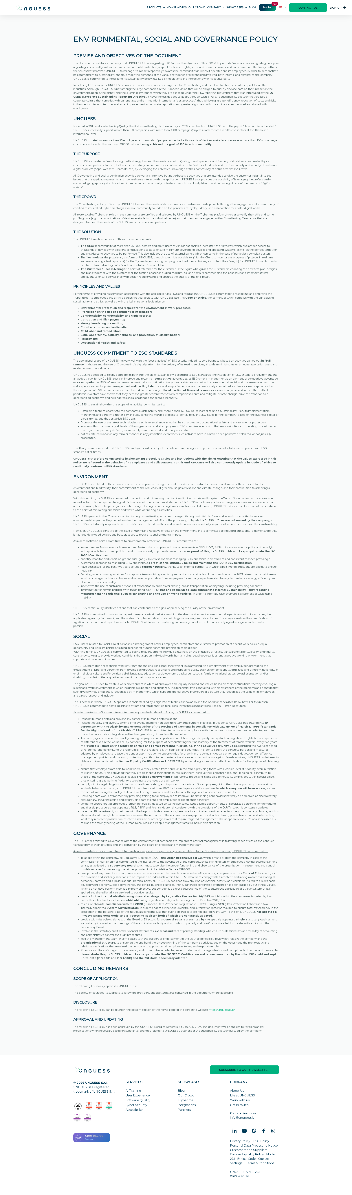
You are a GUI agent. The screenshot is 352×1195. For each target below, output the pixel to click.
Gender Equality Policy (247, 1154)
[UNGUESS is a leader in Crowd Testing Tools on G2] (89, 1106)
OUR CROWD (196, 7)
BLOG (252, 7)
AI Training (133, 1090)
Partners (184, 1109)
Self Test (267, 7)
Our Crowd (186, 1095)
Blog (181, 1090)
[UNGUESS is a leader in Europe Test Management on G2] (77, 1118)
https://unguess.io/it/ (222, 1009)
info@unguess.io (242, 1117)
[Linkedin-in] (234, 1130)
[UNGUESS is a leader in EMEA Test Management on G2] (87, 1118)
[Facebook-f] (263, 1130)
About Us (237, 1090)
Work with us (240, 1100)
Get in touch (239, 1105)
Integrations (187, 1105)
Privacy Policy (240, 1141)
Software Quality (138, 1100)
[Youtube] (244, 1130)
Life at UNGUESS (242, 1095)
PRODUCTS (154, 7)
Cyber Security (136, 1105)
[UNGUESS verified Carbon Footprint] (77, 1106)
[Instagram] (273, 1130)
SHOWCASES (234, 7)
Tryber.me (185, 1100)
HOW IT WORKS (177, 7)
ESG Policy (261, 1141)
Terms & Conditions (260, 1163)
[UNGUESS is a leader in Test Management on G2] (99, 1106)
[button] (308, 7)
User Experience (138, 1095)
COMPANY (214, 7)
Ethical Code (246, 1158)
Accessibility (134, 1109)
